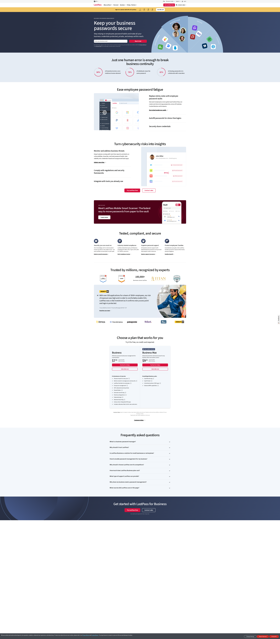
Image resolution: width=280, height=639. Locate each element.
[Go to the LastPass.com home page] (98, 5)
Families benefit (169, 254)
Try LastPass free (132, 190)
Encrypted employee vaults (157, 110)
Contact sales (149, 190)
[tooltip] (129, 378)
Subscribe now (125, 369)
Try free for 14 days (125, 365)
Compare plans (139, 420)
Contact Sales (116, 412)
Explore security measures (101, 254)
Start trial (138, 41)
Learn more (104, 217)
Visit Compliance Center (124, 254)
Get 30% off (160, 9)
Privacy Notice (142, 45)
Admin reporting (99, 162)
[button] (167, 96)
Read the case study (104, 310)
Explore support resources (148, 254)
